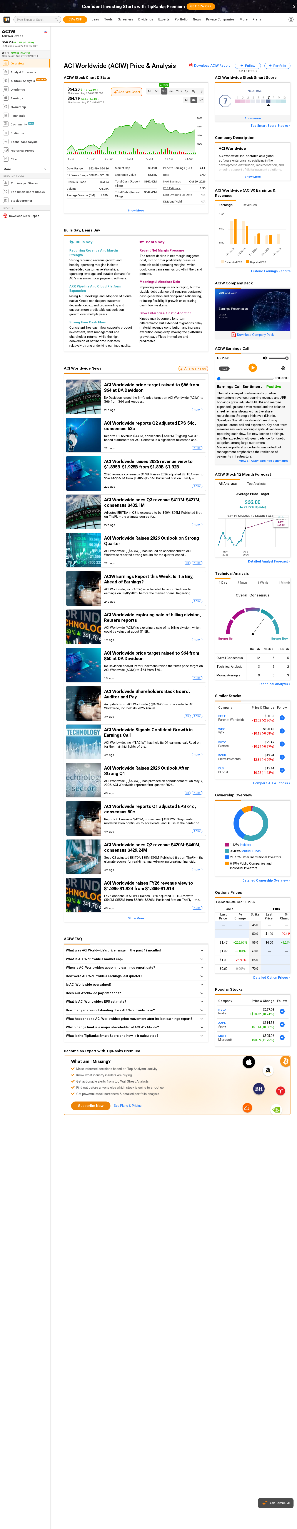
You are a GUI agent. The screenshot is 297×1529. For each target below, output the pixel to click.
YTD (179, 91)
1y (186, 91)
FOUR (222, 755)
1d (149, 91)
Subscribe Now (90, 1106)
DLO (221, 768)
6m (171, 91)
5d (157, 91)
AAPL (222, 1022)
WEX (221, 729)
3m (164, 90)
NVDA (222, 1009)
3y (193, 91)
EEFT (222, 716)
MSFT (222, 1035)
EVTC (222, 742)
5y (201, 91)
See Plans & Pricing (128, 1106)
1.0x (224, 368)
